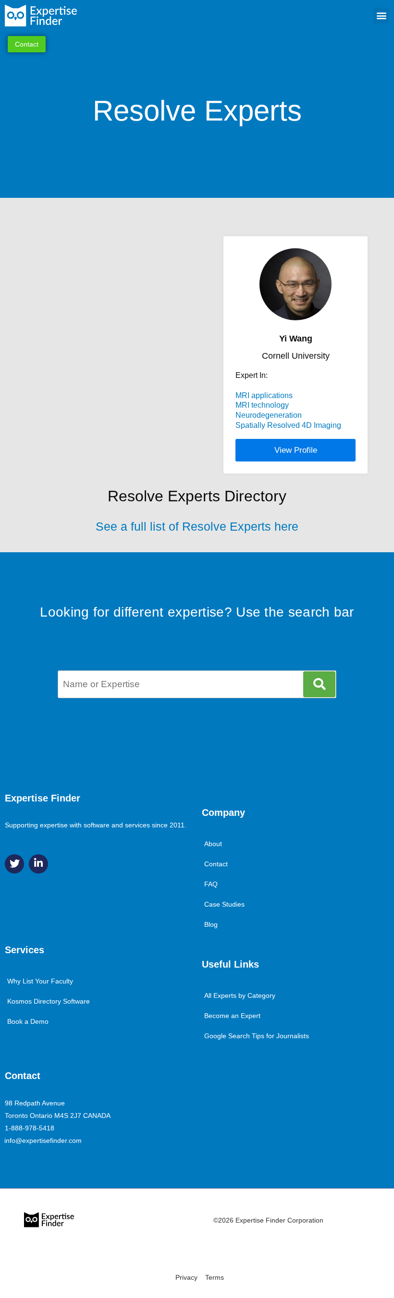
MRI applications (264, 395)
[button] (381, 16)
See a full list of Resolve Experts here (197, 526)
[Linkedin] (38, 863)
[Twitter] (14, 863)
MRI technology (262, 405)
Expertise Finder (42, 798)
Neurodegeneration (268, 415)
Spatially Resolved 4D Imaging (288, 425)
